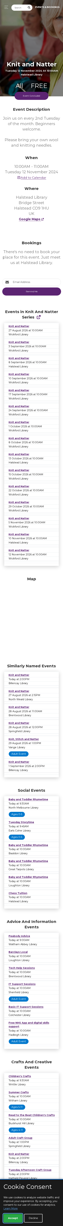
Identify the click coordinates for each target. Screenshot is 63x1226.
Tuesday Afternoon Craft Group (30, 1170)
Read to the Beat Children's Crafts (32, 1115)
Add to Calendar (33, 177)
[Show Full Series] (38, 317)
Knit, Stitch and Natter (24, 739)
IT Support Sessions (22, 984)
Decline (33, 1218)
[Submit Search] (29, 8)
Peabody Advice (19, 936)
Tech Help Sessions (22, 968)
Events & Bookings (47, 7)
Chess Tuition (18, 893)
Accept (13, 1218)
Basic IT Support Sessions (26, 1006)
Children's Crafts (20, 1076)
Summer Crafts (19, 1092)
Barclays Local (18, 952)
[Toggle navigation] (5, 7)
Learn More (11, 1208)
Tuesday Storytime (21, 822)
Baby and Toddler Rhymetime (28, 799)
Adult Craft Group (20, 1137)
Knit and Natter (19, 326)
